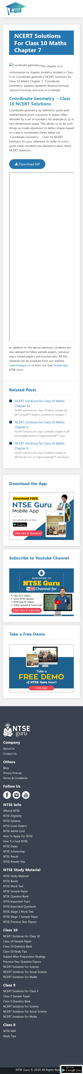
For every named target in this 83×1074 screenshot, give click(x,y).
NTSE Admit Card (14, 831)
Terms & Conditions (15, 778)
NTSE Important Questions (19, 906)
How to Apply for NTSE (18, 836)
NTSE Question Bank (15, 896)
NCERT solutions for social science (25, 972)
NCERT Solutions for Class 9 (20, 991)
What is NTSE (11, 810)
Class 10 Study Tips (15, 951)
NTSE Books (10, 881)
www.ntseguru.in (20, 365)
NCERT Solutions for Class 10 (21, 936)
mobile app (60, 365)
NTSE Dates (10, 846)
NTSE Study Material (16, 876)
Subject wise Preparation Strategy (24, 956)
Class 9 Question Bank (16, 1001)
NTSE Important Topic (16, 901)
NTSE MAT (9, 1031)
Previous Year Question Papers (22, 961)
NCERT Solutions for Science (21, 966)
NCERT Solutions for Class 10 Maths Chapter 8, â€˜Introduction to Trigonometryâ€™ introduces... (43, 453)
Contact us (10, 753)
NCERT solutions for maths (20, 977)
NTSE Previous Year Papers (20, 921)
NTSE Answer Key (14, 861)
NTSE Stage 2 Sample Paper (20, 916)
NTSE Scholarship (14, 851)
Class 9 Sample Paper (16, 996)
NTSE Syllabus (12, 821)
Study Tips (9, 1036)
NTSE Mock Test (13, 886)
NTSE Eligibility (12, 815)
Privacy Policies (12, 773)
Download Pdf (29, 164)
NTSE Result (10, 856)
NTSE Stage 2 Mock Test (18, 911)
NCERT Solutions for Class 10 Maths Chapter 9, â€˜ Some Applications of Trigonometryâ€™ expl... (42, 431)
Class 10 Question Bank (17, 946)
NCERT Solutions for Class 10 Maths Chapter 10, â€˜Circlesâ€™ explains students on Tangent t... (41, 410)
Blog (6, 768)
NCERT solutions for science (21, 1006)
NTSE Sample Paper (15, 891)
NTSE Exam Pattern (15, 826)
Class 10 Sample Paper (17, 941)
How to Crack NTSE (15, 841)
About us (9, 748)
